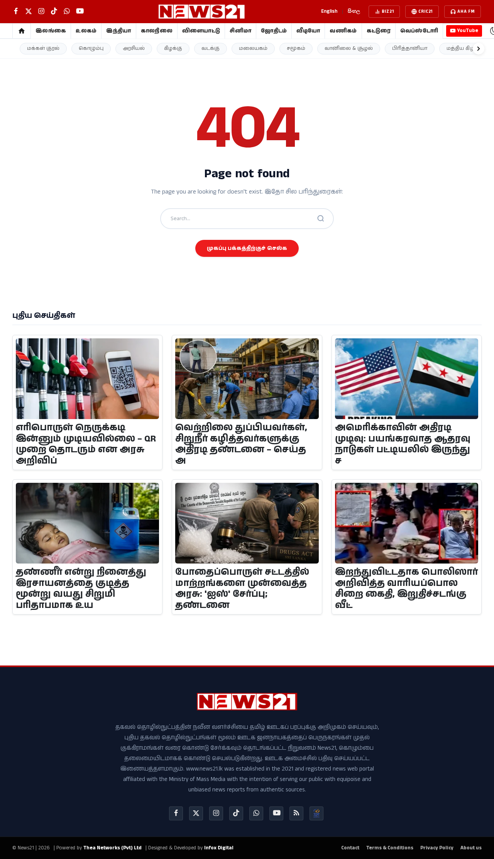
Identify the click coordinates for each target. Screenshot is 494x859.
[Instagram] (216, 813)
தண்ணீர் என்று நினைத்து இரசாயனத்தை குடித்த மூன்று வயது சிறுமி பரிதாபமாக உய (81, 589)
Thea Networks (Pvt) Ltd (112, 848)
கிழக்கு (173, 48)
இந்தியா (118, 31)
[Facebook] (176, 813)
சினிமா (240, 31)
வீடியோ (308, 31)
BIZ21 (388, 11)
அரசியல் (134, 48)
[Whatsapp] (256, 813)
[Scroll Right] (478, 48)
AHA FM (466, 11)
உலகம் (86, 31)
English (329, 11)
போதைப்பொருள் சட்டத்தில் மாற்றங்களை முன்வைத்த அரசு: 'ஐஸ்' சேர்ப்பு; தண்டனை (242, 589)
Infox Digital (218, 848)
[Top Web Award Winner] (316, 813)
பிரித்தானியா (409, 48)
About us (471, 848)
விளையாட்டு (201, 31)
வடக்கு (210, 48)
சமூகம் (296, 48)
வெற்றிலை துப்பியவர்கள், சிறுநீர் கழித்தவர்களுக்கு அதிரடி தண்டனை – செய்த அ (241, 444)
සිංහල (354, 11)
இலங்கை (51, 31)
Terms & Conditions (389, 848)
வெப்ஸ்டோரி (419, 31)
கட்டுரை (379, 31)
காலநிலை (157, 31)
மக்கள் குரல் (43, 48)
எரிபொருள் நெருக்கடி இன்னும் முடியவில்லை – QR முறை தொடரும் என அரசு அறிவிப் (86, 444)
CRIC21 (425, 11)
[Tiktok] (236, 813)
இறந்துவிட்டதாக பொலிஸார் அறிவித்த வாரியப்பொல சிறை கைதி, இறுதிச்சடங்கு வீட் (406, 589)
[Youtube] (276, 813)
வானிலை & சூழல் (349, 48)
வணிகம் (343, 31)
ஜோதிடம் (274, 31)
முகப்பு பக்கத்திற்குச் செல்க (247, 248)
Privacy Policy (436, 848)
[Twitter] (196, 813)
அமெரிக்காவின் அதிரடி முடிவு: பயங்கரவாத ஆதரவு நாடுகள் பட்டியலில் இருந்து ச (402, 444)
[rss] (296, 813)
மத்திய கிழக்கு (465, 48)
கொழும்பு (91, 48)
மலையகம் (253, 48)
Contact (350, 848)
